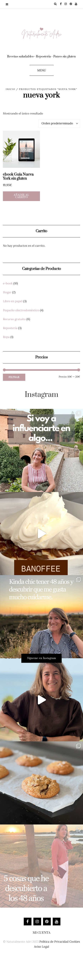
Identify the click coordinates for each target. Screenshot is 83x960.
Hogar (7, 292)
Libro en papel (12, 301)
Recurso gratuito (14, 319)
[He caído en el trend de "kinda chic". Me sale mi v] (41, 616)
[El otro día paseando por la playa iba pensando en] (41, 699)
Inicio (10, 89)
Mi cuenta (41, 933)
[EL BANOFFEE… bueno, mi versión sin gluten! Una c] (41, 533)
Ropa (6, 337)
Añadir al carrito (21, 196)
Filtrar (14, 377)
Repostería (10, 328)
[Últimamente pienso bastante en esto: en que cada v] (41, 450)
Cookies (74, 941)
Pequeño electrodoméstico (21, 310)
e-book (8, 283)
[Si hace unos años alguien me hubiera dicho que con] (41, 866)
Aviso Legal (41, 946)
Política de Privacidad (54, 941)
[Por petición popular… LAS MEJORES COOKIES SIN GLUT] (41, 782)
